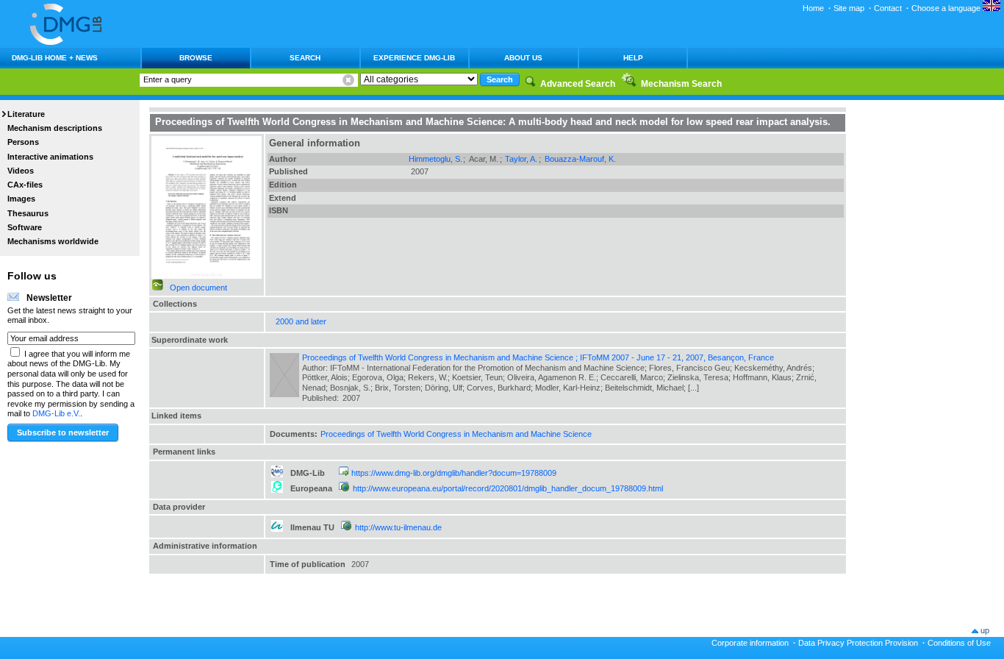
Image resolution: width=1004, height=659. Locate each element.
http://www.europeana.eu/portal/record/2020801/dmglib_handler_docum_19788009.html (508, 488)
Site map (848, 8)
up (984, 630)
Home (813, 8)
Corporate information (750, 642)
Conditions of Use (959, 642)
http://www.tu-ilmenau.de (398, 527)
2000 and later (301, 321)
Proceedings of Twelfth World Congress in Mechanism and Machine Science (456, 434)
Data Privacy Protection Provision (858, 642)
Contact (888, 8)
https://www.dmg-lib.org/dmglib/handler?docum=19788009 (453, 473)
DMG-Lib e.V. (56, 413)
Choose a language (947, 8)
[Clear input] (348, 80)
